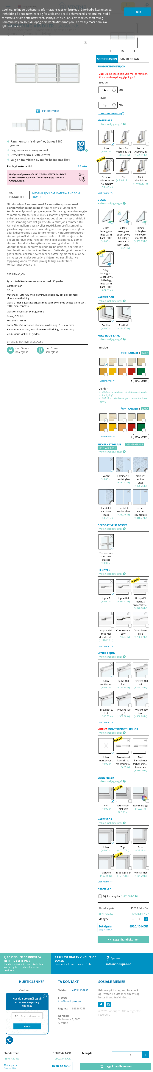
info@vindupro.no (118, 964)
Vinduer (24, 990)
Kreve (27, 1026)
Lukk (138, 12)
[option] (47, 73)
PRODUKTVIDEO (50, 111)
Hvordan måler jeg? (111, 113)
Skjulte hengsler (111, 896)
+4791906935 (80, 990)
